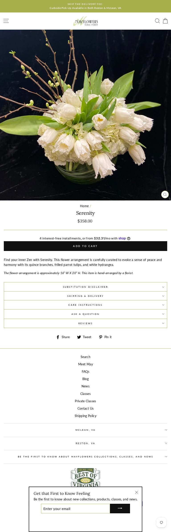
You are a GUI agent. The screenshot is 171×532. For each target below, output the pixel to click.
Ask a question (85, 314)
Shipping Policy (85, 416)
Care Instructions (85, 304)
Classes (85, 394)
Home (84, 206)
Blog (85, 379)
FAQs (85, 371)
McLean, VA (85, 430)
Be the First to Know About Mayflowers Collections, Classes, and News (85, 456)
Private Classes (85, 401)
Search (85, 357)
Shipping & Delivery (85, 296)
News (85, 386)
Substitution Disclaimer (85, 286)
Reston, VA (85, 443)
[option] (85, 6)
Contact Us (85, 408)
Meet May (85, 364)
